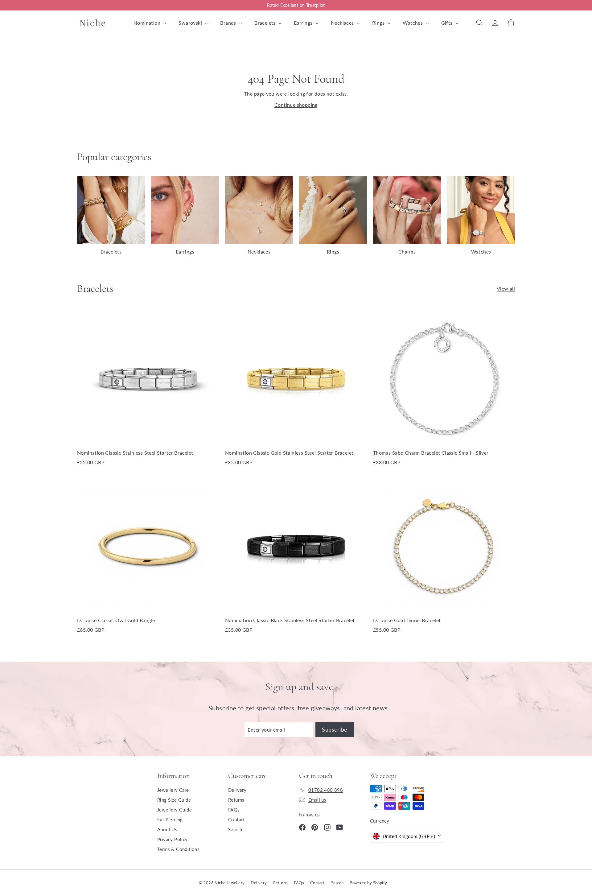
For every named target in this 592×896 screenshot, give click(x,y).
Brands (228, 23)
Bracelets (265, 23)
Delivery (237, 790)
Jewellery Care (173, 790)
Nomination (148, 23)
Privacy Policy (172, 839)
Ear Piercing (170, 819)
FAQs (234, 809)
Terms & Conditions (178, 849)
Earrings (304, 23)
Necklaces (343, 23)
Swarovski (191, 23)
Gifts (447, 23)
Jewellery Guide (174, 809)
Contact (236, 819)
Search (235, 829)
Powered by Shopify (368, 882)
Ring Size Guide (174, 800)
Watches (413, 23)
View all (506, 288)
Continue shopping (296, 105)
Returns (236, 800)
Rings (379, 23)
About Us (167, 829)
